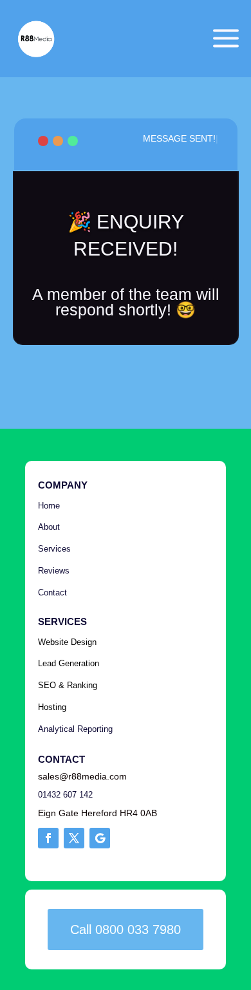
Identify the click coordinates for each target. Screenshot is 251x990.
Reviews (54, 570)
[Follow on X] (74, 838)
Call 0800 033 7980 (125, 929)
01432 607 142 (65, 794)
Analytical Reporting (75, 729)
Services (54, 549)
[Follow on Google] (99, 838)
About (49, 527)
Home (49, 505)
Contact (54, 592)
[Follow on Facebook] (48, 838)
